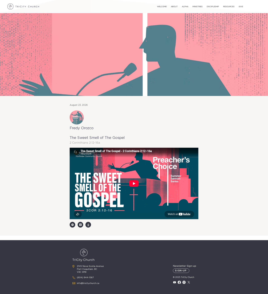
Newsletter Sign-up (184, 265)
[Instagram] (184, 282)
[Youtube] (174, 282)
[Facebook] (179, 282)
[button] (162, 6)
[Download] (88, 225)
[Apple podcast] (80, 225)
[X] (188, 282)
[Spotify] (72, 225)
